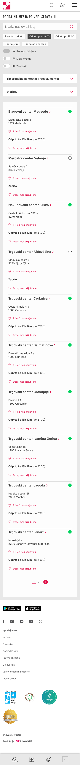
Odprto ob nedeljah (35, 43)
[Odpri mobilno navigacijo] (74, 4)
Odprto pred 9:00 (39, 36)
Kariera (7, 637)
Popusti (48, 759)
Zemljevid (21, 66)
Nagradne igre (10, 651)
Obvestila (8, 644)
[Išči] (52, 5)
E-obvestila (9, 664)
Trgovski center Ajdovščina (28, 252)
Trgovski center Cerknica (27, 298)
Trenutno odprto (14, 36)
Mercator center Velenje (26, 158)
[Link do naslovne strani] (6, 5)
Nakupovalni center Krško (27, 205)
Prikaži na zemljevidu (24, 131)
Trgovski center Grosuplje (27, 392)
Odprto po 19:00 (64, 36)
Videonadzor (9, 678)
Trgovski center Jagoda (25, 485)
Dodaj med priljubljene (24, 148)
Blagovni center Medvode (27, 111)
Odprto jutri (11, 43)
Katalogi (32, 759)
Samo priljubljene (26, 51)
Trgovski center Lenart (25, 532)
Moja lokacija (23, 58)
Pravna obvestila (11, 657)
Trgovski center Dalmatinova (29, 345)
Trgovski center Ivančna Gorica (31, 438)
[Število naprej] (45, 582)
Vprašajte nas (10, 630)
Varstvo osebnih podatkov (16, 671)
